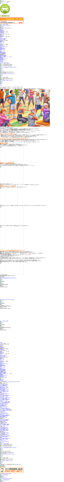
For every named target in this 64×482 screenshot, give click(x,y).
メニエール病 (2, 50)
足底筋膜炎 (2, 32)
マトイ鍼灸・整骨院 (3, 404)
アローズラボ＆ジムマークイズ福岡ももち (4, 441)
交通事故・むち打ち (3, 58)
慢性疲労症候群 (2, 52)
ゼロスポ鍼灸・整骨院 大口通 (4, 396)
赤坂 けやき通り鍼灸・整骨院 (4, 437)
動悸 (1, 51)
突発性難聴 (2, 35)
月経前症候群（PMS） (4, 46)
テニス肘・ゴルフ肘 (3, 38)
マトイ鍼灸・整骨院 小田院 (5, 402)
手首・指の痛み (2, 39)
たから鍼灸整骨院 (3, 385)
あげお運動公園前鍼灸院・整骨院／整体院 (4, 416)
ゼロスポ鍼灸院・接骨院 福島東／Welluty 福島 (4, 429)
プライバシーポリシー (4, 62)
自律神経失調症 (2, 369)
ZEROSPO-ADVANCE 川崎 (3, 407)
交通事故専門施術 (3, 55)
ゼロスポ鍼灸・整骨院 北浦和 (4, 414)
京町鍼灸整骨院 (2, 405)
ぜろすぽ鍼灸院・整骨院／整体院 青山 (4, 433)
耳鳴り (1, 351)
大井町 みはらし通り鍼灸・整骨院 (3, 389)
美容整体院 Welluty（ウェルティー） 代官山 (4, 393)
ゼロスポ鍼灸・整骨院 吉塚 (5, 438)
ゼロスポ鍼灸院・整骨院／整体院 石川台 (4, 390)
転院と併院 (2, 59)
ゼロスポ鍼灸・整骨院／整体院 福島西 (4, 428)
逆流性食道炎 (2, 48)
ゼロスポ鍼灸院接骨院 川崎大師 (4, 403)
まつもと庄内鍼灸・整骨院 (4, 424)
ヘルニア (1, 43)
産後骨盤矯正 (2, 31)
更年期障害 (2, 45)
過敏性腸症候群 (2, 49)
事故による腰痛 (2, 56)
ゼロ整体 (1, 30)
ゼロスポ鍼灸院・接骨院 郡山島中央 (4, 431)
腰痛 (1, 358)
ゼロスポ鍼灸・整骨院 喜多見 (4, 386)
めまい (1, 362)
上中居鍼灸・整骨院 (3, 422)
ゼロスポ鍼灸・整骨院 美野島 (4, 439)
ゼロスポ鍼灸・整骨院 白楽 (5, 397)
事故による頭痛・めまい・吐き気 (6, 56)
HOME (1, 342)
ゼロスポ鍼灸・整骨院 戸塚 (5, 395)
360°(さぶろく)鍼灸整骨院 (4, 419)
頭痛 (1, 49)
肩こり (1, 37)
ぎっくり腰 (2, 42)
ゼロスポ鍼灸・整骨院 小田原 (4, 400)
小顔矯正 (1, 28)
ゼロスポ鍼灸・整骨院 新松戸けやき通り (4, 421)
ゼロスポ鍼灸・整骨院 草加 (5, 414)
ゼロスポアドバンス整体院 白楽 (5, 409)
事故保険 (1, 57)
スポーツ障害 (2, 33)
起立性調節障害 (2, 53)
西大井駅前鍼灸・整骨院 (4, 387)
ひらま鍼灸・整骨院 (3, 407)
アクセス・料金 (2, 343)
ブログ (1, 60)
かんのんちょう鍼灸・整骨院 (5, 401)
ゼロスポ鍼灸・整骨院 (4, 384)
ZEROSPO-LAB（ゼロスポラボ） (3, 411)
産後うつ (1, 47)
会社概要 (1, 61)
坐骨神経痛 (2, 41)
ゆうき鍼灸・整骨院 (3, 398)
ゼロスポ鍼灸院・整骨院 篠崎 (4, 392)
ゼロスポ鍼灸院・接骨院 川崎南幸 (6, 410)
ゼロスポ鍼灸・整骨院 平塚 (5, 408)
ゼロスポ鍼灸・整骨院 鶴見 (5, 399)
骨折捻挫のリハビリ (3, 376)
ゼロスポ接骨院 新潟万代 (4, 434)
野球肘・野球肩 (2, 355)
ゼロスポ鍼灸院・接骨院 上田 (4, 425)
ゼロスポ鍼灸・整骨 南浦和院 (3, 417)
